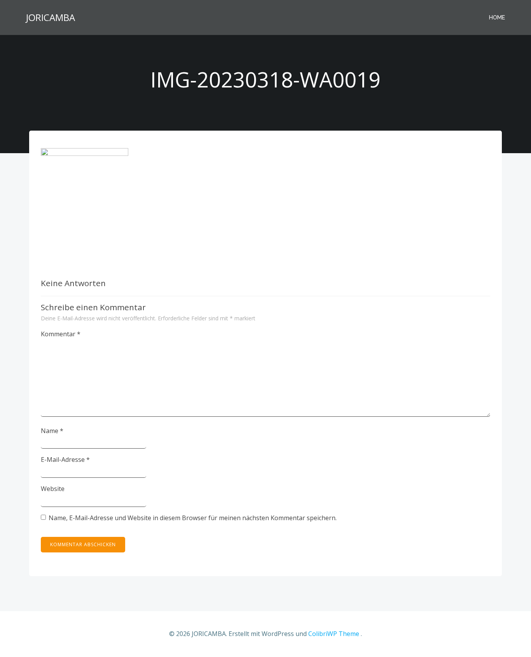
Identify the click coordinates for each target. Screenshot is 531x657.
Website (53, 488)
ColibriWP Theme (333, 633)
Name (52, 430)
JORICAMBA (50, 17)
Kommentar (60, 334)
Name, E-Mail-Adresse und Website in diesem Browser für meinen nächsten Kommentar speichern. (193, 518)
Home (497, 17)
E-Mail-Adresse (65, 459)
